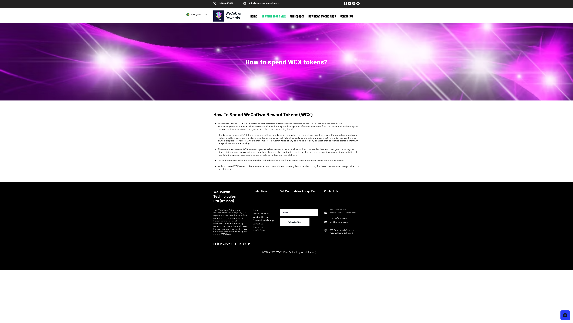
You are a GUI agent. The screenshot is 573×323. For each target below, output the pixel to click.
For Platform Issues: (339, 218)
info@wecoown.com (339, 222)
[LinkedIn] (349, 3)
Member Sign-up (260, 217)
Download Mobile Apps (263, 220)
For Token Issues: (338, 209)
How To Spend (259, 230)
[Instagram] (353, 3)
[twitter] (248, 243)
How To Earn (258, 227)
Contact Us (257, 223)
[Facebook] (345, 3)
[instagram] (244, 243)
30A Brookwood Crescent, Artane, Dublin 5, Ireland (342, 231)
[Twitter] (358, 3)
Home (255, 210)
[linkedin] (239, 243)
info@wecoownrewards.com (264, 3)
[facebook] (235, 243)
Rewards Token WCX (262, 213)
